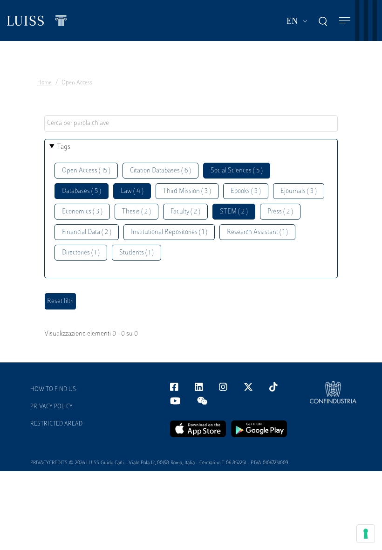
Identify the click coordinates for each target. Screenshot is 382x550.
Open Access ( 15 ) (86, 170)
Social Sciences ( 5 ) (237, 170)
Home (44, 83)
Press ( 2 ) (280, 211)
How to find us (53, 389)
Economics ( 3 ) (82, 211)
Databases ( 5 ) (81, 191)
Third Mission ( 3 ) (187, 191)
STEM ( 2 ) (234, 211)
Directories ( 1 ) (81, 252)
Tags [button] (63, 147)
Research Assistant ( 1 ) (257, 232)
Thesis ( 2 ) (136, 211)
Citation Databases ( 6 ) (160, 170)
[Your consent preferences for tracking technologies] (366, 534)
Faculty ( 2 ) (185, 211)
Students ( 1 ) (136, 252)
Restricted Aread (56, 424)
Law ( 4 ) (132, 191)
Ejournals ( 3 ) (298, 191)
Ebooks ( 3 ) (246, 191)
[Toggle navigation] (344, 20)
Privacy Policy (51, 407)
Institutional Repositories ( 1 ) (169, 232)
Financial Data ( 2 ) (86, 232)
